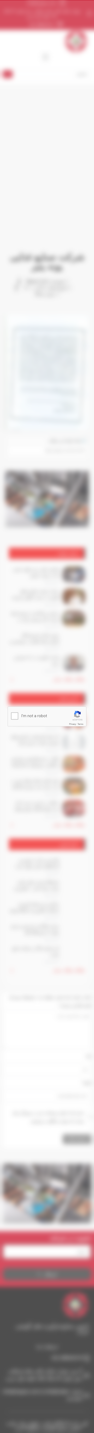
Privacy (72, 724)
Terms (80, 724)
